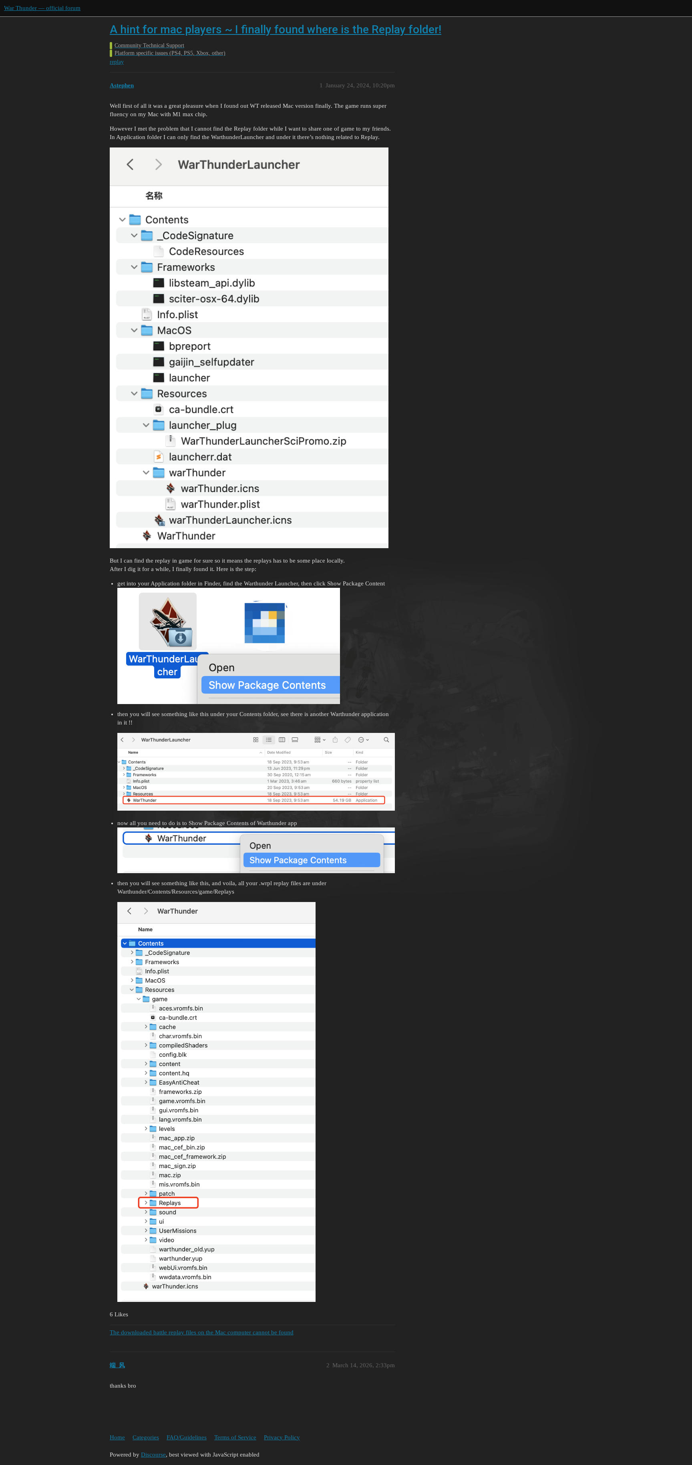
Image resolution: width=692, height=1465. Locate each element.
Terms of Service (235, 1437)
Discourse (153, 1454)
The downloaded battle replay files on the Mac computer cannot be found (202, 1332)
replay (117, 62)
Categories (146, 1437)
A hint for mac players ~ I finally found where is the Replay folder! (275, 29)
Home (117, 1437)
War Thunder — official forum (42, 8)
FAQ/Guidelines (187, 1437)
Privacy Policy (282, 1437)
